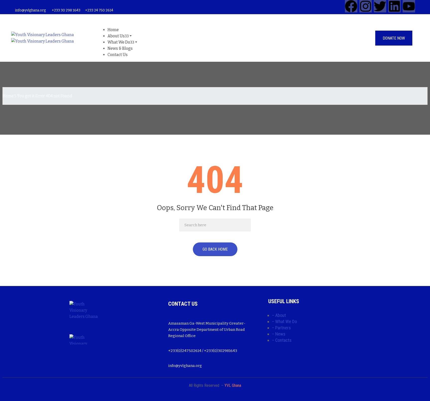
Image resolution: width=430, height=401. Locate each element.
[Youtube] (409, 6)
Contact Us (118, 54)
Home (8, 96)
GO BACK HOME (215, 249)
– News (278, 334)
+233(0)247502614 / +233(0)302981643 (202, 350)
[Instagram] (365, 6)
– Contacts (282, 340)
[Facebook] (351, 6)
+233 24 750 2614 (99, 10)
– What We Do (284, 321)
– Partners (281, 327)
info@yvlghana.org (30, 10)
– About (279, 315)
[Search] (245, 225)
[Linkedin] (394, 6)
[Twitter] (380, 6)
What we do (119, 42)
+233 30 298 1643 (66, 10)
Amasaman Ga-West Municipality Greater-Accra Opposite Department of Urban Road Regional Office (206, 329)
